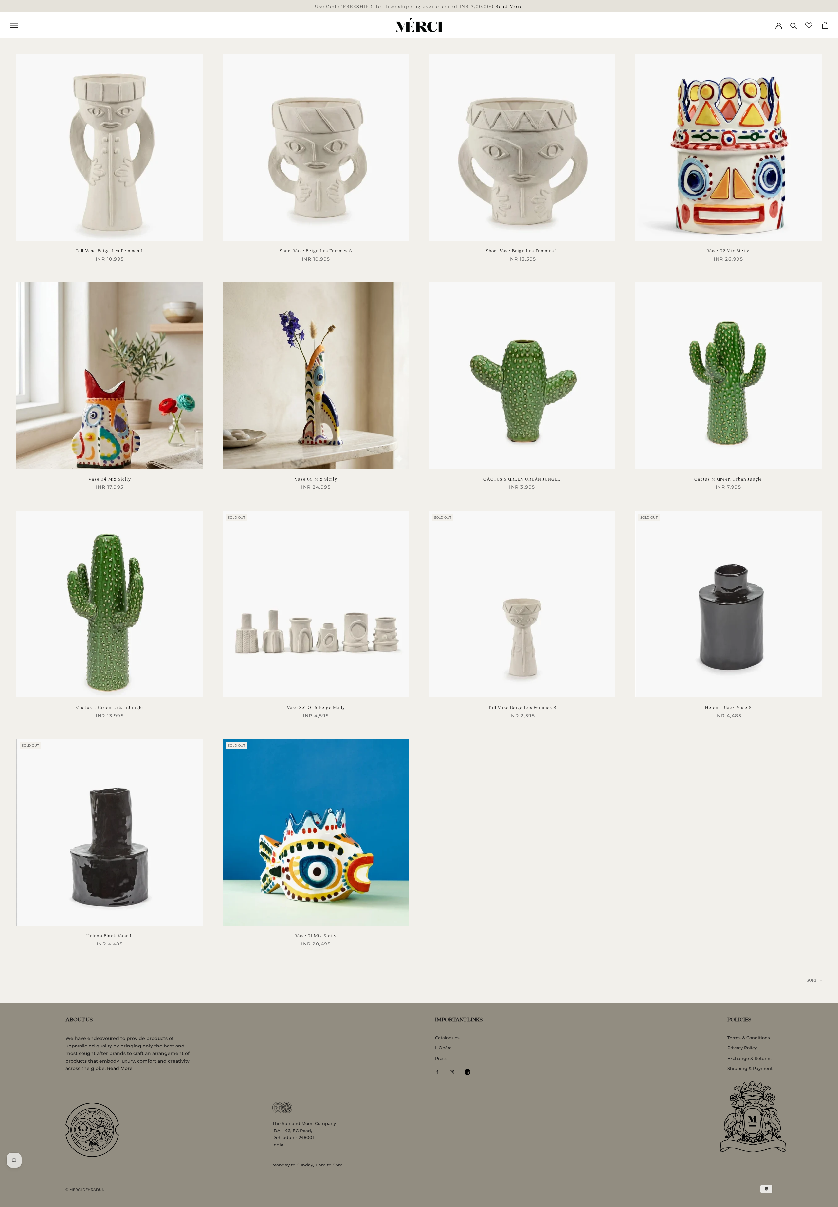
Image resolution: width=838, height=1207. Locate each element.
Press (441, 1058)
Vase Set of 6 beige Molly (316, 707)
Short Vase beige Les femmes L (522, 250)
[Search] (793, 25)
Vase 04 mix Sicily (109, 479)
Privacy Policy (742, 1047)
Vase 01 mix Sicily (316, 935)
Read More (509, 6)
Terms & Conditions (748, 1037)
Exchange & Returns (749, 1058)
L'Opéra (443, 1047)
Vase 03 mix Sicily (316, 479)
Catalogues (447, 1037)
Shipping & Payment (750, 1068)
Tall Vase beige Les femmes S (522, 707)
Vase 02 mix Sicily (728, 250)
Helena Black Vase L (109, 935)
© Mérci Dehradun (85, 1189)
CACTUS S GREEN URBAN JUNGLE (521, 479)
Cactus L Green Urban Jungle (109, 707)
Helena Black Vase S (728, 707)
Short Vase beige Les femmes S (316, 250)
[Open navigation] (14, 25)
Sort (812, 980)
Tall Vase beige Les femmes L (110, 250)
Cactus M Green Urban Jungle (728, 479)
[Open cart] (825, 25)
